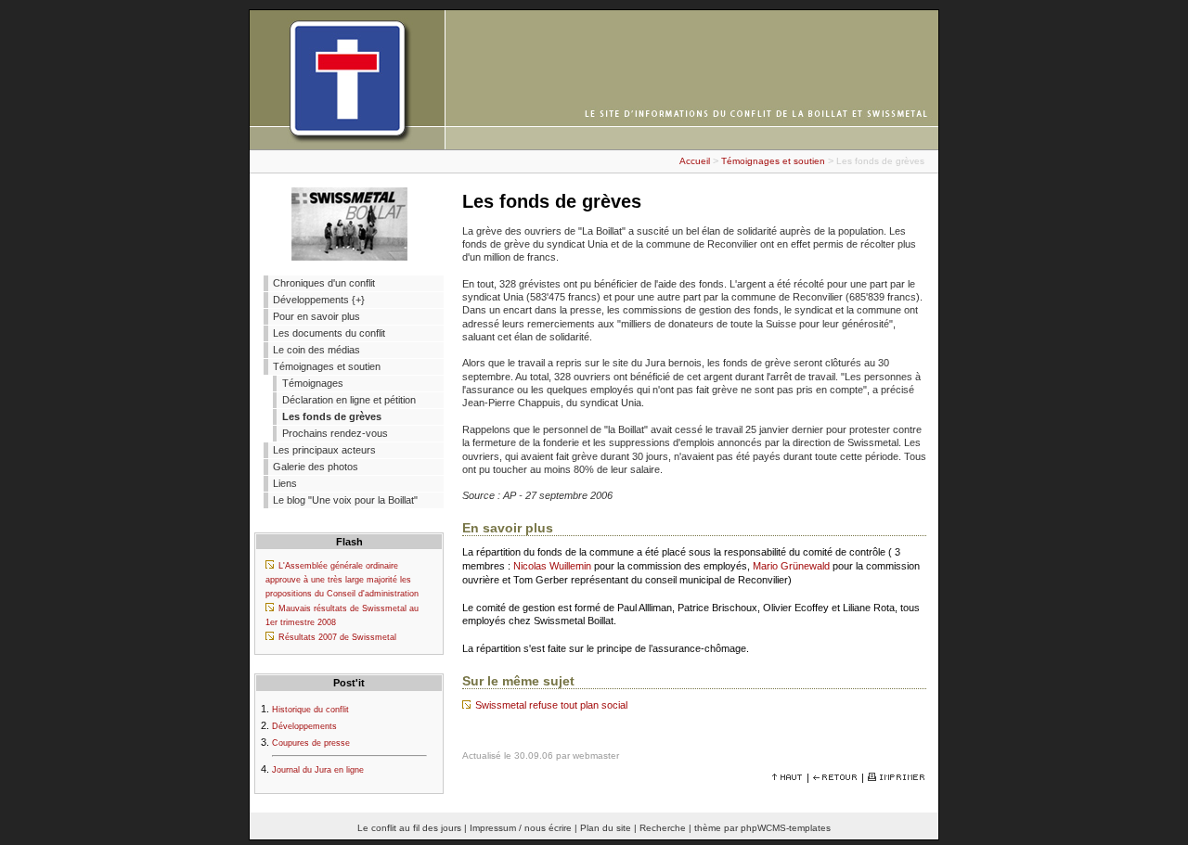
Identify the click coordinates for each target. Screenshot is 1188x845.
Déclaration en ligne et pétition (349, 399)
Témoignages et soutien (773, 161)
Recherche (662, 828)
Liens (285, 483)
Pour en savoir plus (316, 316)
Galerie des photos (315, 466)
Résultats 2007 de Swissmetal (337, 637)
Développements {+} (319, 299)
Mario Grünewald (791, 565)
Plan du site (605, 828)
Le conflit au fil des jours (409, 828)
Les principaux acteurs (324, 449)
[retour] (835, 777)
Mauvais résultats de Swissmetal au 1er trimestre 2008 (342, 615)
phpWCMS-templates (786, 828)
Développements (304, 726)
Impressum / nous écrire (521, 828)
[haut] (787, 777)
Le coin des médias (316, 349)
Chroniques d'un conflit (324, 282)
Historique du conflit (310, 709)
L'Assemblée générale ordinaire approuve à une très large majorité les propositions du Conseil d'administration (342, 579)
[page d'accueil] (594, 145)
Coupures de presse (311, 743)
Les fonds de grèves (331, 416)
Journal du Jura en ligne (318, 770)
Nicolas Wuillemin (552, 565)
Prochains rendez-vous (335, 433)
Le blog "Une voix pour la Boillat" (345, 500)
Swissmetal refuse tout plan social (551, 705)
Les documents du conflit (329, 333)
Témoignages (312, 383)
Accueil (694, 161)
